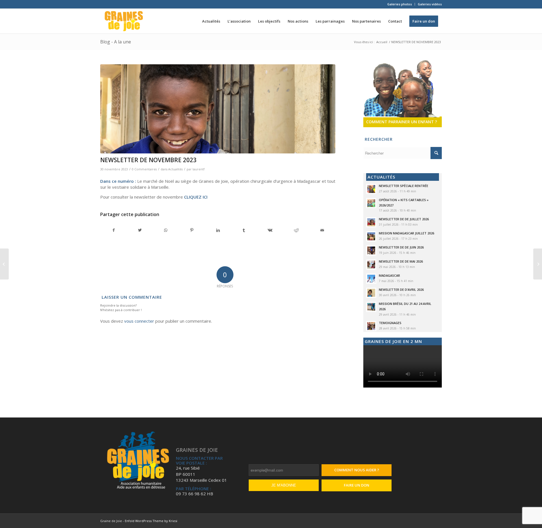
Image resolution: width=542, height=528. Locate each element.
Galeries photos (399, 4)
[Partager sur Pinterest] (192, 230)
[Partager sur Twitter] (139, 230)
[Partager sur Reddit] (296, 230)
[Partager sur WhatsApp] (166, 230)
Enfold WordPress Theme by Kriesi (151, 521)
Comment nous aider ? (356, 469)
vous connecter (139, 321)
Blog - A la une (115, 42)
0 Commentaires (144, 169)
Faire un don (356, 485)
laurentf (198, 169)
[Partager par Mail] (322, 230)
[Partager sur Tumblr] (244, 230)
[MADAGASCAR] (4, 264)
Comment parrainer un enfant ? (401, 121)
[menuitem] (399, 4)
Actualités (175, 169)
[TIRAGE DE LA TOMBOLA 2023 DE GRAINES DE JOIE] (537, 264)
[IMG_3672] (217, 109)
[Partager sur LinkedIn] (218, 230)
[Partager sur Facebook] (113, 230)
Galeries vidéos (430, 4)
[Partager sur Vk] (270, 230)
